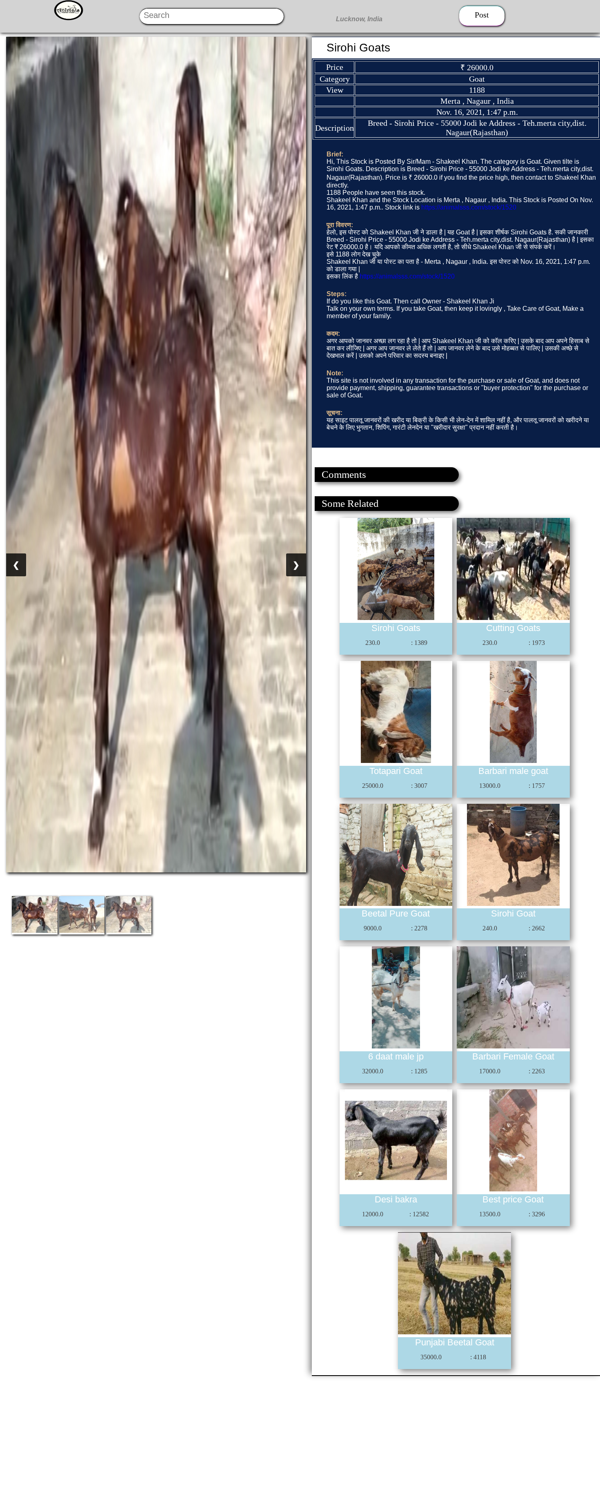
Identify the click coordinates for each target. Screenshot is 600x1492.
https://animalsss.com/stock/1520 (468, 207)
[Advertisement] (245, 1433)
